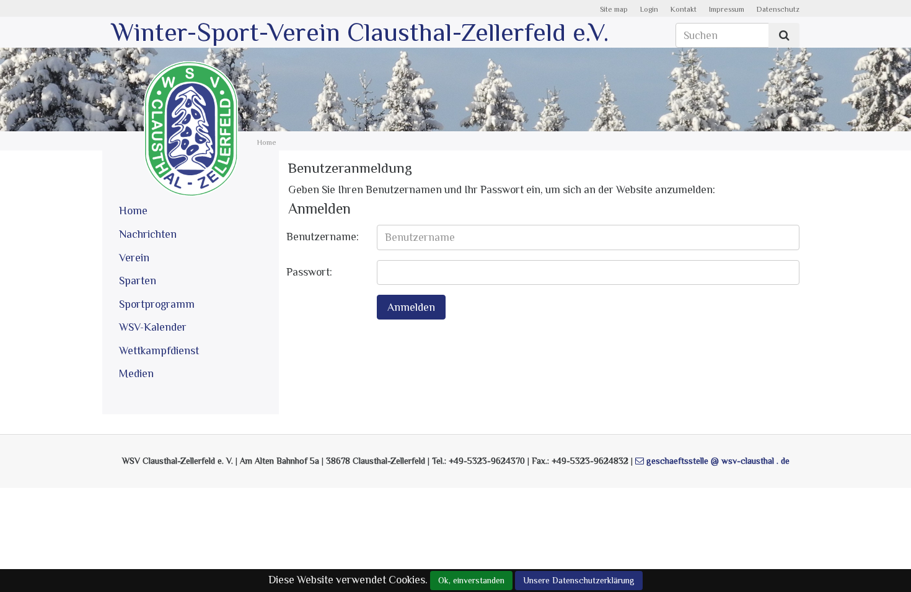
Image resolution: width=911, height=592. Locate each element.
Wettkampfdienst (159, 350)
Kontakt (684, 9)
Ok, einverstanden (471, 580)
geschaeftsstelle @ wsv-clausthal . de (718, 461)
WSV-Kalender (153, 327)
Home (133, 210)
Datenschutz (778, 9)
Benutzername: (322, 236)
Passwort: (309, 272)
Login (649, 9)
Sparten (137, 280)
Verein (134, 257)
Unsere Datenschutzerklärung (579, 580)
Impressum (726, 9)
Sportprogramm (157, 304)
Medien (136, 373)
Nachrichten (148, 234)
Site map (614, 9)
